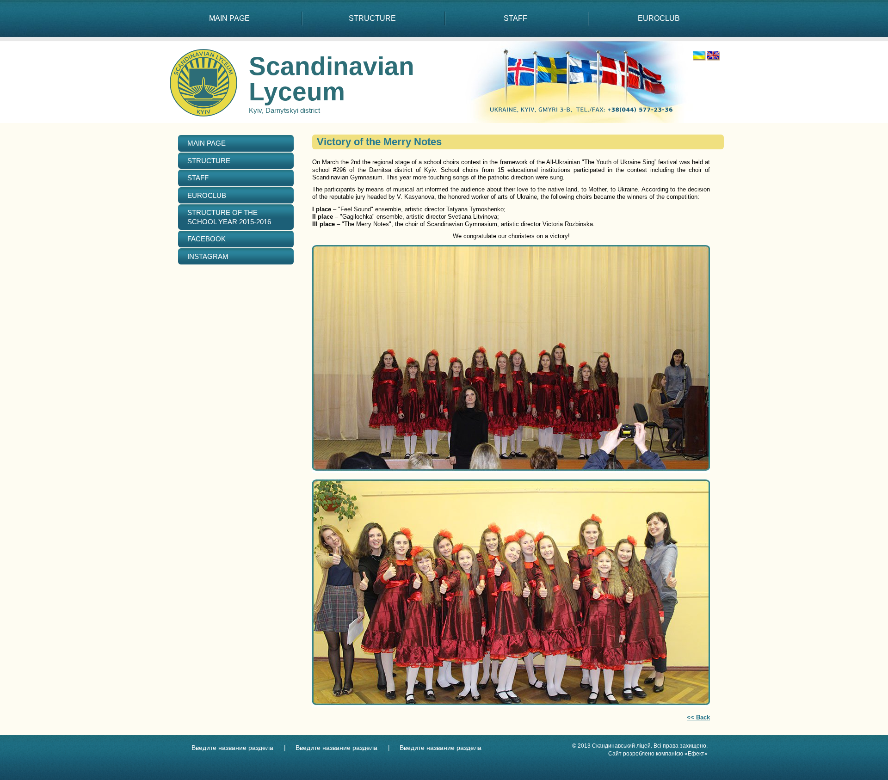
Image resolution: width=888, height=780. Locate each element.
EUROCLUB (659, 18)
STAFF (515, 18)
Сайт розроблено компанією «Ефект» (658, 753)
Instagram (207, 256)
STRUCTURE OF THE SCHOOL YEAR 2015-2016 (229, 217)
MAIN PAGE (229, 18)
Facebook (206, 239)
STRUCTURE (372, 18)
